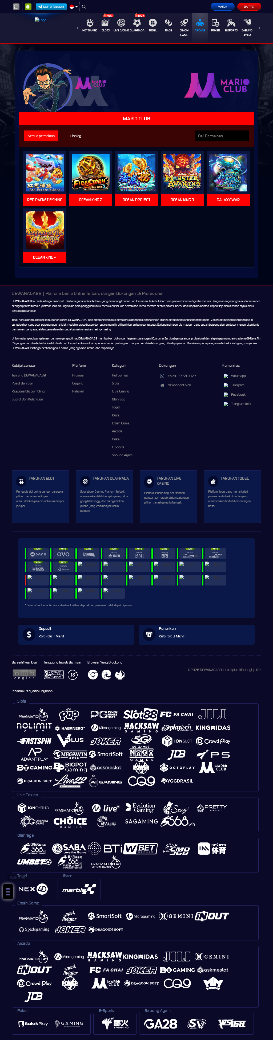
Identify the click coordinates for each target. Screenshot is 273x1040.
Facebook (238, 394)
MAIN (48, 172)
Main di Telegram (53, 7)
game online (60, 348)
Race (168, 30)
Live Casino (121, 30)
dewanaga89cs (179, 385)
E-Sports (231, 30)
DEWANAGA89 (21, 301)
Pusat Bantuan (22, 383)
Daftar (249, 7)
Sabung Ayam (247, 32)
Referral (78, 391)
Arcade (200, 30)
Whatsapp (238, 376)
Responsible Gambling (28, 391)
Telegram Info (241, 404)
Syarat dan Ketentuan (27, 399)
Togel (153, 30)
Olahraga (137, 30)
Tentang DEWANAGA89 (29, 375)
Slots (106, 30)
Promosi (78, 375)
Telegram (237, 385)
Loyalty (77, 383)
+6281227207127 (182, 376)
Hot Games (89, 30)
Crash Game (184, 32)
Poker (215, 30)
